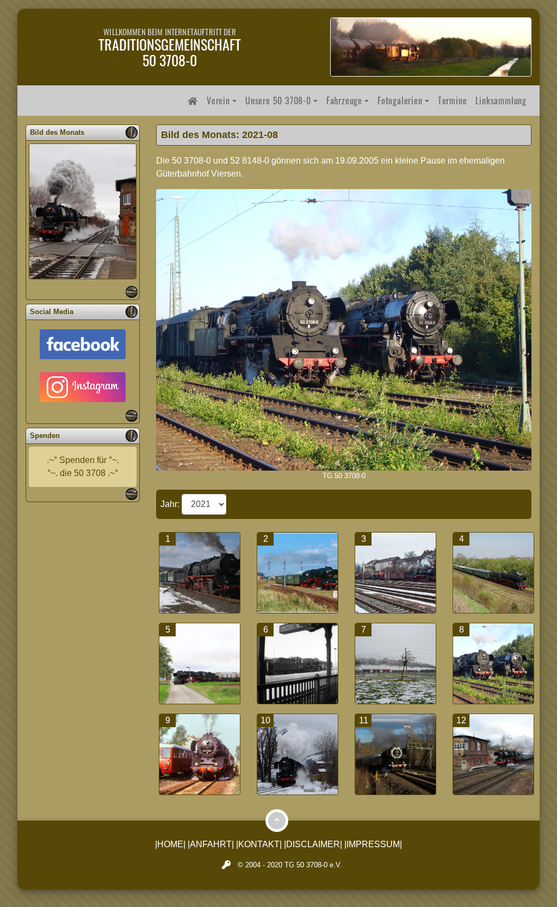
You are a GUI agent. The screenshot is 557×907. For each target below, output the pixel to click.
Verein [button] (218, 100)
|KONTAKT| (259, 844)
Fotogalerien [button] (400, 100)
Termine (452, 100)
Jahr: (171, 504)
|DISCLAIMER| (313, 844)
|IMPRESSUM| (373, 844)
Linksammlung (501, 100)
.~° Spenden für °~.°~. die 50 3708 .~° (83, 466)
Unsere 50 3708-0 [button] (278, 100)
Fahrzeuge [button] (344, 100)
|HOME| (170, 844)
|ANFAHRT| (211, 844)
